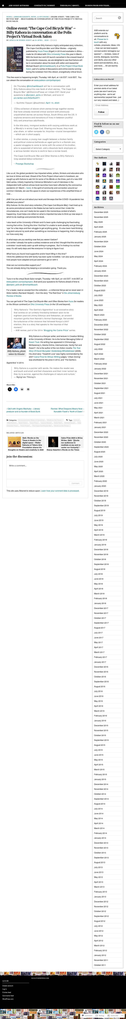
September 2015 (101, 740)
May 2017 (98, 642)
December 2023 (101, 275)
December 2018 (101, 549)
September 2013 (101, 857)
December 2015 (101, 725)
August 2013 (99, 862)
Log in (4, 989)
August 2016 (99, 686)
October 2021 (100, 383)
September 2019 (101, 505)
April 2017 (98, 647)
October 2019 (100, 500)
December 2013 (101, 842)
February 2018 (100, 598)
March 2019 (99, 534)
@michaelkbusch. (30, 284)
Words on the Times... (55, 420)
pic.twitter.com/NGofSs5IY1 (27, 97)
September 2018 (101, 564)
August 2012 (99, 921)
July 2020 (98, 456)
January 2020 (100, 486)
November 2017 (101, 613)
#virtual (76, 420)
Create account (7, 985)
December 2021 (101, 373)
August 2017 (99, 627)
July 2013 (98, 867)
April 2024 (98, 261)
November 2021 (101, 378)
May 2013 (98, 877)
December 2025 (101, 212)
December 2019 (101, 490)
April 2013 (98, 882)
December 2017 (101, 608)
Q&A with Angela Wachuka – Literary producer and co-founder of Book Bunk (23, 410)
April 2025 (98, 226)
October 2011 (100, 965)
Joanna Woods (46, 423)
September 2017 (101, 622)
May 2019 (98, 525)
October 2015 (100, 735)
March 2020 (99, 476)
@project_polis (33, 94)
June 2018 (98, 578)
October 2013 (100, 852)
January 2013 (100, 896)
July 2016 (98, 691)
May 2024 (98, 256)
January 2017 (100, 662)
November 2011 (101, 960)
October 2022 (100, 334)
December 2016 (101, 666)
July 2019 (98, 515)
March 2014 (99, 828)
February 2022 (100, 363)
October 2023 (100, 285)
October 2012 (100, 911)
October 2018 (100, 559)
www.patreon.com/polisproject (20, 281)
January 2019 (100, 544)
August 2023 (99, 290)
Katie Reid (58, 423)
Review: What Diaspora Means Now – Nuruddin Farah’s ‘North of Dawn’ (67, 410)
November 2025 (101, 217)
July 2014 (98, 808)
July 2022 (98, 349)
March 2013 (99, 886)
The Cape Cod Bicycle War (41, 426)
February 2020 (100, 481)
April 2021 (98, 412)
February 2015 (100, 774)
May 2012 (98, 935)
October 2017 (100, 618)
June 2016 (98, 696)
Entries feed (6, 992)
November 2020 (101, 437)
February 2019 (100, 539)
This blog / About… (70, 5)
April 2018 (98, 588)
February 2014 (100, 833)
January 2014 (100, 837)
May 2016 (98, 701)
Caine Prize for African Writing (47, 356)
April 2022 (98, 353)
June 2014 (98, 813)
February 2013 (100, 891)
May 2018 (98, 583)
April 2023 (98, 309)
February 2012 (100, 950)
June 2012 (98, 930)
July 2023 (98, 295)
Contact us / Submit (44, 5)
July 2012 (98, 926)
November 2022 (101, 329)
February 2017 (100, 657)
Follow (101, 112)
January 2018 (100, 603)
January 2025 (100, 236)
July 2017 (98, 632)
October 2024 (100, 246)
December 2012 (101, 901)
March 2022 (99, 358)
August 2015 (99, 745)
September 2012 (101, 916)
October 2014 (100, 793)
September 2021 (101, 388)
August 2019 (99, 510)
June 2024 (98, 251)
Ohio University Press (56, 54)
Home (9, 17)
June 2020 (98, 461)
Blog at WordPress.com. (40, 978)
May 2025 (98, 222)
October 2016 (100, 676)
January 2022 (100, 368)
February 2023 (100, 319)
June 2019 (98, 520)
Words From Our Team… (97, 5)
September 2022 (101, 339)
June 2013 (98, 872)
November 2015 (101, 730)
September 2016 (101, 681)
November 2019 (101, 495)
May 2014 (98, 818)
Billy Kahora (12, 423)
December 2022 (101, 324)
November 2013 (101, 847)
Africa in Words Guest (20, 40)
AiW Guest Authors (19, 5)
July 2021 (98, 398)
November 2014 (101, 789)
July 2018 (98, 573)
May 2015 (98, 759)
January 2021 (100, 427)
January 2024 (100, 270)
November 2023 (101, 280)
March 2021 (99, 417)
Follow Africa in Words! (104, 79)
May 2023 (98, 305)
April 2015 (98, 764)
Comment (75, 483)
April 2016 (98, 706)
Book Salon (23, 423)
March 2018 (99, 593)
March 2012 (99, 945)
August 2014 (99, 803)
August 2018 (99, 569)
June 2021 (98, 402)
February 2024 (100, 265)
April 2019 (98, 529)
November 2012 (101, 906)
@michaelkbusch (47, 65)
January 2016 (100, 720)
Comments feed (8, 995)
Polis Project (25, 426)
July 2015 (98, 749)
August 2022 (99, 344)
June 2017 (98, 637)
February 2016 (100, 715)
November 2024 (101, 241)
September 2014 (101, 798)
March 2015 (99, 769)
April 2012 (98, 940)
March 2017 (99, 652)
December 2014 (101, 784)
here (28, 187)
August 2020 (99, 451)
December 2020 (101, 432)
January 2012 (100, 955)
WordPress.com (8, 999)
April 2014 (98, 823)
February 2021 (100, 422)
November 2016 (101, 671)
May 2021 (98, 407)
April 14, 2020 (52, 102)
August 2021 (99, 393)
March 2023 (99, 314)
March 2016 (99, 710)
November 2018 (101, 554)
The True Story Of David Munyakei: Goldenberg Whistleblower (54, 349)
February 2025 (100, 231)
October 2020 (100, 442)
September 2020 (101, 446)
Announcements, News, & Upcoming (31, 17)
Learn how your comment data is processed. (60, 490)
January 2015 (100, 779)
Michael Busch (70, 423)
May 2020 (98, 466)
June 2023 (98, 300)
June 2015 (98, 754)
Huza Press (43, 51)
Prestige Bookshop (25, 163)
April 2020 (98, 471)
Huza (71, 301)
